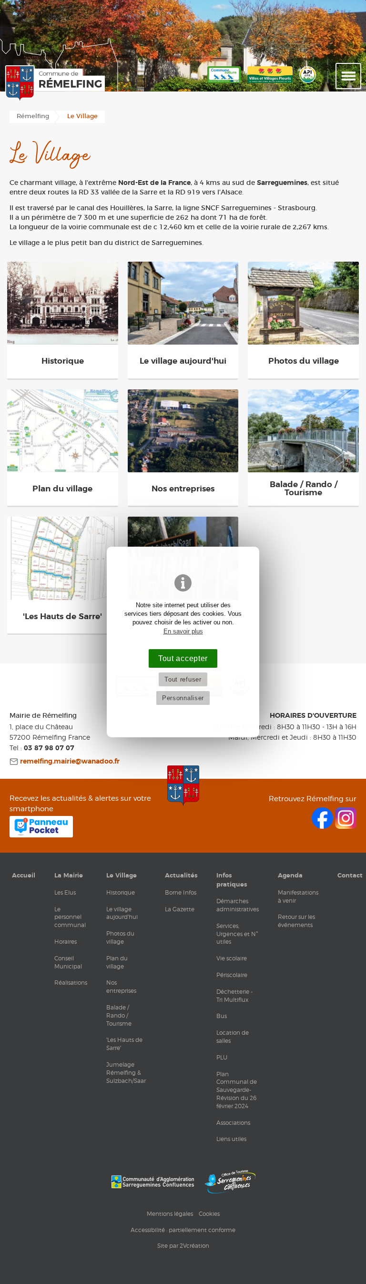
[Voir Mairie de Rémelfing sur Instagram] (345, 826)
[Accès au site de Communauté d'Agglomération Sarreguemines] (152, 1182)
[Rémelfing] (52, 83)
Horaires (65, 941)
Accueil (23, 875)
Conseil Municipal (68, 962)
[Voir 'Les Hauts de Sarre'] (62, 558)
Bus (221, 1015)
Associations (233, 1122)
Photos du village (120, 937)
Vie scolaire (231, 958)
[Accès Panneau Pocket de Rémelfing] (41, 834)
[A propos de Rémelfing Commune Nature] (224, 83)
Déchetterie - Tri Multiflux (234, 995)
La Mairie (68, 875)
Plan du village (117, 962)
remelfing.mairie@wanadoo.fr (69, 761)
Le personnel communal (70, 917)
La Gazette (179, 909)
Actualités (181, 875)
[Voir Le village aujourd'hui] (183, 303)
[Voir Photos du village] (303, 303)
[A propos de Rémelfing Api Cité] (307, 83)
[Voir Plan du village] (62, 430)
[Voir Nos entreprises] (183, 430)
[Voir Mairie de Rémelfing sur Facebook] (323, 826)
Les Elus (65, 892)
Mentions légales (170, 1213)
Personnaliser (183, 698)
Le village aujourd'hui (122, 913)
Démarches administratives (237, 905)
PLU (221, 1057)
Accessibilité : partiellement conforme (183, 1229)
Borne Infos (180, 892)
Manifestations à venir (298, 896)
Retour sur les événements (296, 920)
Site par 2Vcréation (183, 1245)
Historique (120, 892)
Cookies (209, 1213)
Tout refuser (182, 679)
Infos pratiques (231, 879)
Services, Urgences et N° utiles (237, 934)
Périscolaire (231, 974)
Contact (350, 875)
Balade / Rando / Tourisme (119, 1015)
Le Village (121, 875)
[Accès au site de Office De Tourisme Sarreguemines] (230, 1182)
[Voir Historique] (62, 303)
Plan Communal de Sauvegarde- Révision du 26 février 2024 (236, 1090)
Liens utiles (231, 1138)
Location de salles (232, 1036)
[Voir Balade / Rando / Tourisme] (303, 430)
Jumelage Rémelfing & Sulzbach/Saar (126, 1072)
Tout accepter (183, 658)
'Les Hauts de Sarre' (124, 1043)
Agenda (290, 875)
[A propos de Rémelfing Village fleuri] (270, 83)
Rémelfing (33, 116)
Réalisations (70, 982)
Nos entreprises (121, 986)
